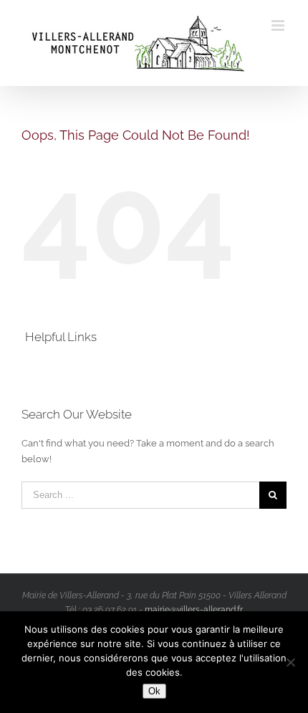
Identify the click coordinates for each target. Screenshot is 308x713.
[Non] (290, 662)
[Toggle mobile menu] (279, 25)
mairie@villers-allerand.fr (194, 610)
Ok (154, 691)
